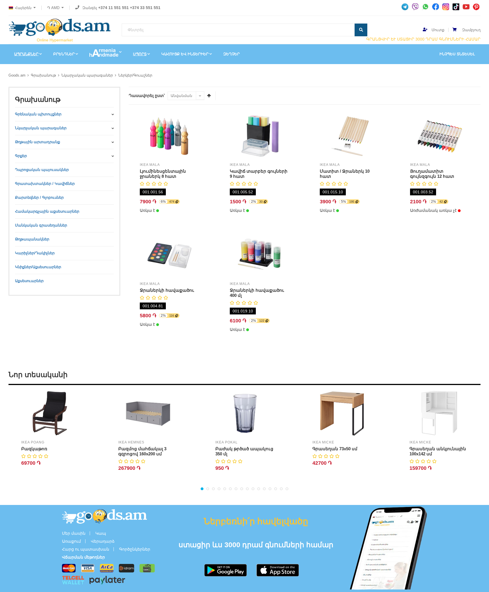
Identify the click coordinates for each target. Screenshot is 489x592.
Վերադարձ (103, 541)
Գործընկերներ (134, 549)
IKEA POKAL (226, 442)
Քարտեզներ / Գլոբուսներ (39, 197)
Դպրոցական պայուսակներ (42, 170)
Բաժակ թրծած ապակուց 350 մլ (244, 451)
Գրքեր (21, 156)
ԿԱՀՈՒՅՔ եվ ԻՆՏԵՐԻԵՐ (185, 54)
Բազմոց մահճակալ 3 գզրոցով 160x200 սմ (142, 451)
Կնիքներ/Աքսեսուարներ (38, 267)
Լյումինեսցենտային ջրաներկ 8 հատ (163, 174)
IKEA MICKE (323, 442)
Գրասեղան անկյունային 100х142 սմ (437, 451)
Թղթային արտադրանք (37, 142)
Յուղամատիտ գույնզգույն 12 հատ (432, 174)
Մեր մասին (73, 533)
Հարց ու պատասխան (85, 549)
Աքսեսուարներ (29, 281)
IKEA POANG (32, 442)
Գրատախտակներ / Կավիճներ (45, 183)
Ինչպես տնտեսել (457, 54)
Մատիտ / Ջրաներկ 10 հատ (345, 174)
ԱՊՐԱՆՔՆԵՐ (26, 54)
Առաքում (71, 541)
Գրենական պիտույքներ (38, 114)
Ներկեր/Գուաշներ (135, 75)
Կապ (100, 533)
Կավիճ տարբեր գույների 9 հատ (259, 174)
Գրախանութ (43, 75)
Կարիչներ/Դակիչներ (35, 253)
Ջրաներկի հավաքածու (167, 290)
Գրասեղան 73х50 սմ (334, 448)
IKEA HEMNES (131, 442)
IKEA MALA (150, 165)
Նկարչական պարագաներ (87, 75)
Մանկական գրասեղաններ (41, 225)
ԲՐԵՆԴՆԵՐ (64, 54)
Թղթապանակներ (32, 239)
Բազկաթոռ (34, 448)
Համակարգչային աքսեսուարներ (47, 211)
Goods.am (16, 75)
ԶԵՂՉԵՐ (231, 54)
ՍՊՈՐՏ (140, 54)
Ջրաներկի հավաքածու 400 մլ (257, 293)
